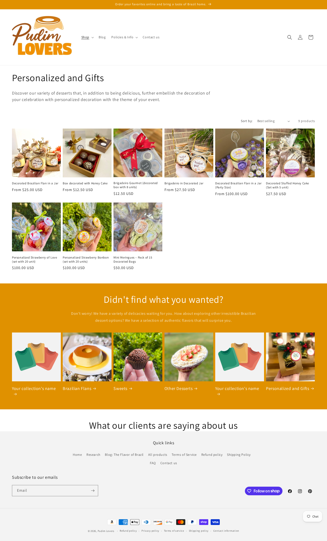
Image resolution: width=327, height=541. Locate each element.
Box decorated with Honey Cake (85, 183)
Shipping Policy (239, 454)
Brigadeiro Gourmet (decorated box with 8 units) (135, 185)
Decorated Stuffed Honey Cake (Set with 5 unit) (287, 185)
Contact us (168, 463)
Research (93, 454)
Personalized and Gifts (287, 388)
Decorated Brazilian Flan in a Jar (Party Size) (238, 185)
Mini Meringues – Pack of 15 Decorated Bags (132, 260)
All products (157, 454)
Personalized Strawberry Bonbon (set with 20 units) (86, 260)
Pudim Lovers (106, 531)
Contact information (226, 530)
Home (77, 454)
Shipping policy (199, 530)
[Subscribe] (92, 490)
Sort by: (246, 121)
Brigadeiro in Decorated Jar (183, 183)
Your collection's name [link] (34, 388)
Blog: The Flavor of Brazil (124, 454)
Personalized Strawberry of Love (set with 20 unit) (34, 260)
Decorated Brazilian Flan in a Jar (35, 183)
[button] (87, 37)
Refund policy (212, 454)
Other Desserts (178, 388)
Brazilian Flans (77, 388)
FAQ (153, 463)
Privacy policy (150, 530)
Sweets (120, 388)
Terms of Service (184, 454)
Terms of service (174, 530)
